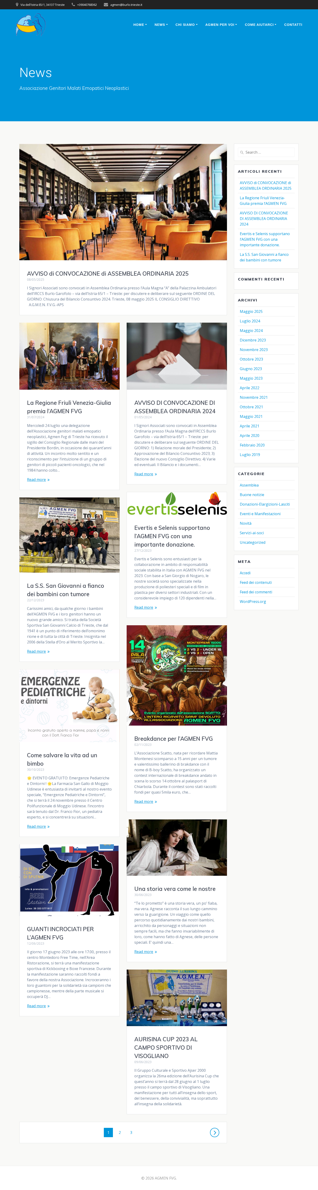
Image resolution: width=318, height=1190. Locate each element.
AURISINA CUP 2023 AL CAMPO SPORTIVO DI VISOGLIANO (166, 1047)
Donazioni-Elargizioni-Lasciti (265, 504)
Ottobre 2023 (251, 359)
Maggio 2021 (251, 416)
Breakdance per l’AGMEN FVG (173, 738)
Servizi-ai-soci (252, 532)
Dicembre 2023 (253, 340)
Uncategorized (252, 542)
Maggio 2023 (251, 378)
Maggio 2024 (251, 330)
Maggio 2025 (251, 311)
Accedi (245, 572)
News (160, 25)
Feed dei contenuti (256, 582)
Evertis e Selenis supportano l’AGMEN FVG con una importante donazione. (172, 536)
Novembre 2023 (254, 349)
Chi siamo (185, 25)
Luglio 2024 (250, 321)
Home (138, 25)
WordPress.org (253, 601)
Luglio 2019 (250, 454)
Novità (245, 523)
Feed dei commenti (256, 592)
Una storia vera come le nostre (175, 888)
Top (307, 1179)
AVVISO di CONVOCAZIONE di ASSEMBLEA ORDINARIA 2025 (108, 273)
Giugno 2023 (251, 368)
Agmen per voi (219, 25)
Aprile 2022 (249, 387)
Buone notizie (252, 494)
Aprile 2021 (249, 426)
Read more (36, 479)
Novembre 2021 (254, 397)
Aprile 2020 (249, 435)
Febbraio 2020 (252, 445)
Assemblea (249, 485)
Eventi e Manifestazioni (260, 513)
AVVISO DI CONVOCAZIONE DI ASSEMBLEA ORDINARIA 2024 (264, 218)
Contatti (293, 25)
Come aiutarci (259, 25)
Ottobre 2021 (251, 406)
